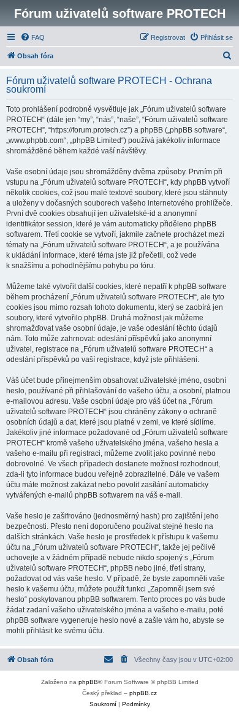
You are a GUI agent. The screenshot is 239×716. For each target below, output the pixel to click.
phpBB (88, 682)
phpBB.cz (143, 693)
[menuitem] (32, 37)
